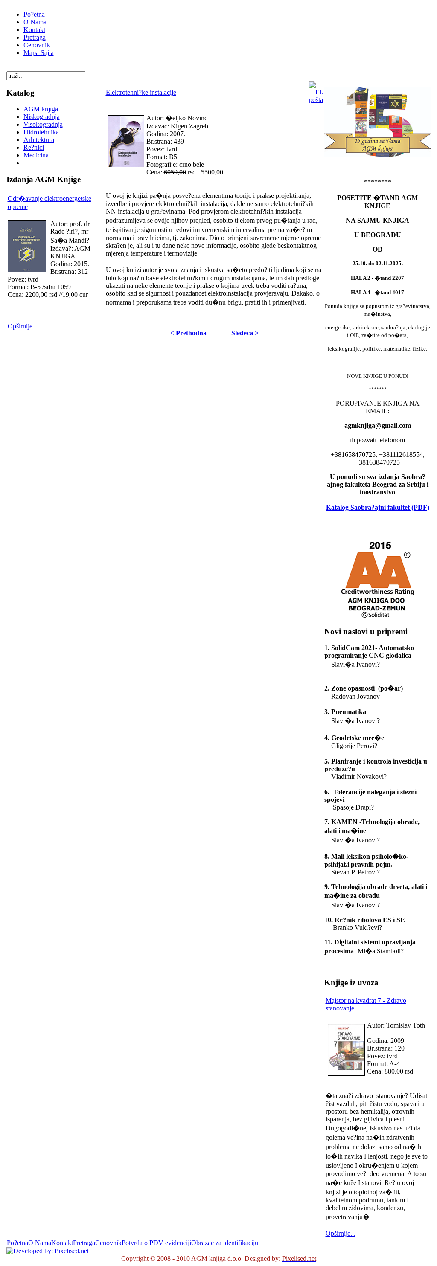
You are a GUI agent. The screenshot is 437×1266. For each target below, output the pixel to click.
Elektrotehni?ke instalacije (141, 92)
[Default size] (11, 67)
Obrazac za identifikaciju (224, 1242)
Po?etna (17, 1242)
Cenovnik (108, 1242)
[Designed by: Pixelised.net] (47, 1250)
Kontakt (62, 1242)
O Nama (39, 1242)
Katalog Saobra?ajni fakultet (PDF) (377, 507)
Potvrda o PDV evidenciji (156, 1242)
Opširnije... (23, 326)
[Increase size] (7, 67)
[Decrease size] (14, 67)
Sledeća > (245, 333)
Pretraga (84, 1242)
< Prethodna (188, 333)
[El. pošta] (316, 99)
